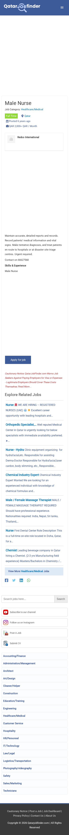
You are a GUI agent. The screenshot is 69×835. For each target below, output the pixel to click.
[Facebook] (6, 580)
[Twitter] (14, 580)
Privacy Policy (21, 815)
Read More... (24, 386)
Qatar (27, 115)
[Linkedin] (21, 580)
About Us (50, 815)
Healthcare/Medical (32, 109)
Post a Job (35, 811)
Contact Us (37, 815)
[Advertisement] (34, 59)
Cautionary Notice (17, 811)
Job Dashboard (52, 811)
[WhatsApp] (28, 580)
